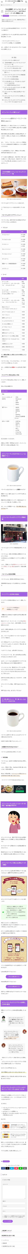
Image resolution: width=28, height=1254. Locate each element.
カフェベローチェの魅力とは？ (12, 60)
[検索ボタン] (26, 2)
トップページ (6, 1240)
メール (5, 1206)
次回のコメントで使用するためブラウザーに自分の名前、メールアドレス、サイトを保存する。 (14, 1216)
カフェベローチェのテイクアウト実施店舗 (15, 74)
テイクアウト (5, 15)
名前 (4, 1201)
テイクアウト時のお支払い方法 (14, 68)
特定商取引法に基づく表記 (9, 1246)
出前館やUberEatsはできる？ (13, 85)
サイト (4, 1211)
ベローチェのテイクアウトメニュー (15, 66)
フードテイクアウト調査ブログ (14, 1)
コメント (5, 1184)
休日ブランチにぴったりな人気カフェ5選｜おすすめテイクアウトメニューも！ (18, 1136)
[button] (3, 1168)
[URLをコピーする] (25, 1168)
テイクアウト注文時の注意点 (12, 79)
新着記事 (5, 1243)
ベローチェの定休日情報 (12, 76)
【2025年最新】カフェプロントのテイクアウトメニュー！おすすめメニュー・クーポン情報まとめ (18, 1126)
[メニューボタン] (2, 2)
